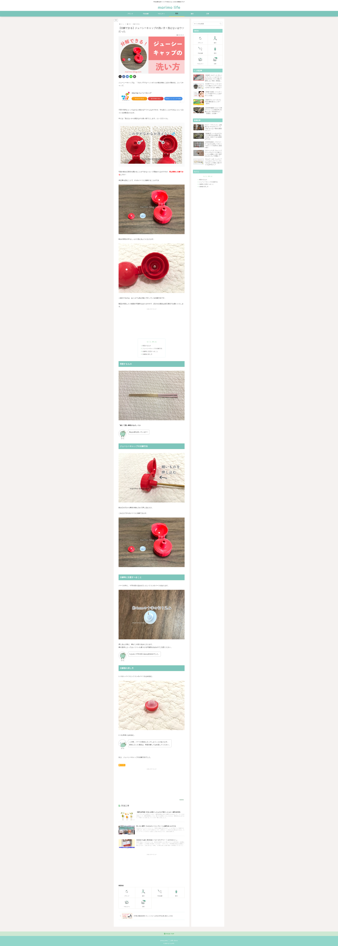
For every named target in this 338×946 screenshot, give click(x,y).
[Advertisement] (152, 322)
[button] (134, 76)
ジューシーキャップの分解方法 (152, 348)
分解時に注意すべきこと (150, 351)
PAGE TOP (170, 934)
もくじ (149, 342)
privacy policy (164, 940)
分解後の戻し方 (147, 354)
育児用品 (123, 765)
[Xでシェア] (120, 76)
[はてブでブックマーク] (127, 76)
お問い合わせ (174, 940)
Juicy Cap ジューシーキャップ (141, 93)
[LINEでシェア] (130, 76)
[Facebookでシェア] (123, 76)
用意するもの (146, 345)
